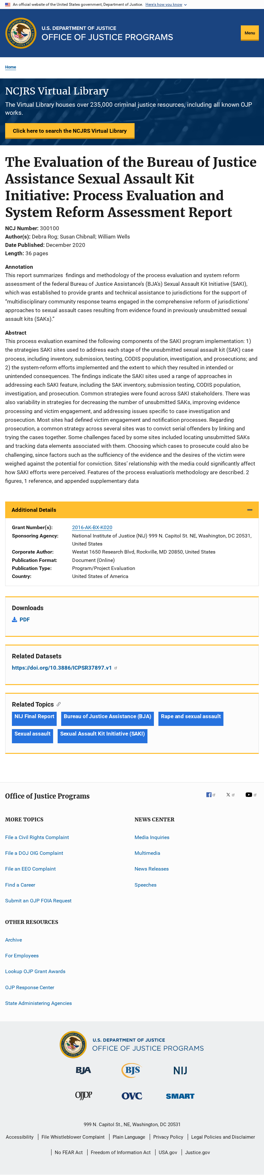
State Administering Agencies (38, 1003)
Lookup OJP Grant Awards (35, 971)
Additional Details (34, 510)
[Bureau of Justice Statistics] (131, 1079)
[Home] (107, 33)
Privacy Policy (168, 1137)
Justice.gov (197, 1152)
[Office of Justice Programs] (21, 33)
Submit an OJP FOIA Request (38, 901)
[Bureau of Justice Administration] (83, 1075)
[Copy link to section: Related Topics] (57, 703)
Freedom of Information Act (121, 1152)
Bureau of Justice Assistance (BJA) (107, 716)
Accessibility (19, 1137)
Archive (13, 939)
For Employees (22, 956)
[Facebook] (213, 799)
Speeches (145, 885)
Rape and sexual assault (191, 716)
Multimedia (147, 853)
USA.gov (168, 1152)
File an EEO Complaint (30, 869)
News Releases (152, 869)
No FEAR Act (69, 1152)
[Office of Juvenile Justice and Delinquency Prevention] (83, 1101)
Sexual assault (32, 733)
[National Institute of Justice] (180, 1075)
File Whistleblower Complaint (73, 1137)
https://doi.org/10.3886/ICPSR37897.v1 (62, 667)
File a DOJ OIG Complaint (34, 853)
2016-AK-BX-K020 (92, 527)
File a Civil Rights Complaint (37, 837)
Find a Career (20, 885)
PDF (25, 619)
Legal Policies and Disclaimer (223, 1137)
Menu (250, 33)
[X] (233, 799)
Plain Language (129, 1137)
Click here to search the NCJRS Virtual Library (70, 131)
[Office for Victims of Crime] (132, 1100)
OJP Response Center (29, 987)
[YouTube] (252, 799)
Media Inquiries (152, 837)
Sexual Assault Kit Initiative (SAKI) (102, 733)
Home (10, 67)
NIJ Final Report (34, 716)
